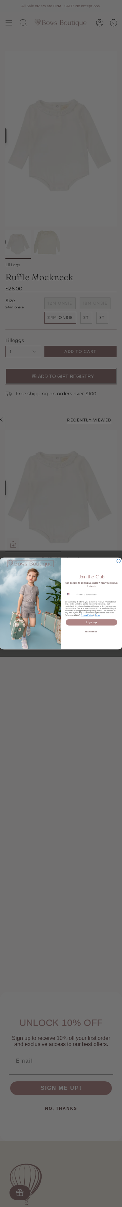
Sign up (91, 622)
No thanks (91, 632)
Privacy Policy (87, 615)
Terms (97, 615)
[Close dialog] (118, 561)
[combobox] (70, 594)
